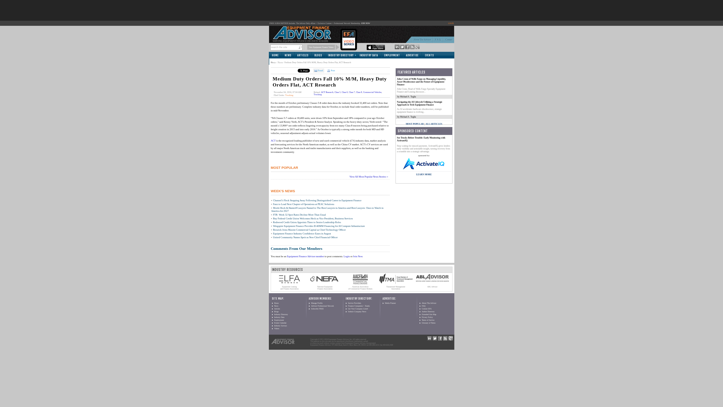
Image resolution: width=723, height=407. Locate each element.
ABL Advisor (432, 287)
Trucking (289, 95)
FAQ (423, 306)
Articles (302, 55)
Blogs (318, 55)
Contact (448, 39)
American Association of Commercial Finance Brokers (360, 288)
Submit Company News (357, 312)
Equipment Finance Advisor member (305, 256)
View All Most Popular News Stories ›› (368, 176)
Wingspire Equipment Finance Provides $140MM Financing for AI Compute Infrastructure (319, 226)
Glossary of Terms (428, 323)
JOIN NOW (365, 23)
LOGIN (451, 23)
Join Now (357, 256)
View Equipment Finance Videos (321, 47)
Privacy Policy (427, 317)
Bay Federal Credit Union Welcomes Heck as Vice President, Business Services (313, 218)
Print (332, 70)
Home (275, 55)
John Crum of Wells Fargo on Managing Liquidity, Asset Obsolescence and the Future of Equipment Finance (421, 82)
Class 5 (338, 92)
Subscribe (279, 61)
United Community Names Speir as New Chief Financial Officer (305, 237)
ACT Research (327, 92)
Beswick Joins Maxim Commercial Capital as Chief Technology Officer (309, 229)
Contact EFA (427, 309)
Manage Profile (317, 303)
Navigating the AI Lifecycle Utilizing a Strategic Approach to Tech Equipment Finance (419, 103)
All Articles (434, 124)
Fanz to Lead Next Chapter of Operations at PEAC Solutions (303, 204)
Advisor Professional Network (322, 306)
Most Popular (415, 124)
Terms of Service (428, 320)
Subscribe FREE (317, 309)
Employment (392, 55)
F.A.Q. (438, 39)
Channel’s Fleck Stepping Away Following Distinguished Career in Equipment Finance (317, 200)
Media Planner (390, 303)
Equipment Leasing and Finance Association (289, 288)
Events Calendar (280, 323)
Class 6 (345, 92)
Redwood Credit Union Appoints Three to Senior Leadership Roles (307, 222)
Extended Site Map (429, 314)
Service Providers (354, 303)
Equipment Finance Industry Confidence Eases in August (302, 233)
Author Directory (428, 312)
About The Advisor (422, 39)
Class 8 (359, 92)
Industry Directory (341, 55)
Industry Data (369, 55)
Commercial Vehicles (372, 92)
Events (429, 55)
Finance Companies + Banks (359, 306)
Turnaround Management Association (395, 288)
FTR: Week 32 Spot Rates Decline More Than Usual (299, 214)
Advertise (412, 55)
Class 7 (352, 92)
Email (320, 70)
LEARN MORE (424, 174)
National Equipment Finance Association (325, 288)
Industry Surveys (280, 326)
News (288, 55)
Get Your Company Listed (358, 309)
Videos (276, 328)
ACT (273, 140)
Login (347, 256)
